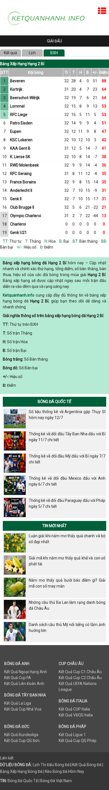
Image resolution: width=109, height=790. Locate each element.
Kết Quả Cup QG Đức (22, 740)
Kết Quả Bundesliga (21, 734)
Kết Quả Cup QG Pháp (77, 740)
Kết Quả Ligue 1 (72, 734)
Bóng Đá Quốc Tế (54, 401)
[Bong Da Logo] (48, 17)
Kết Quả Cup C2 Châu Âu (80, 677)
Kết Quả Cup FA (17, 677)
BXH (54, 53)
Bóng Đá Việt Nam (56, 780)
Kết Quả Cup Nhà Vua (22, 709)
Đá (67, 764)
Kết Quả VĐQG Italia (76, 715)
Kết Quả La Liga (17, 703)
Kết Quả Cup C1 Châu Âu (80, 672)
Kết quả (10, 53)
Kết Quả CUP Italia (74, 709)
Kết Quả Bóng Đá (86, 764)
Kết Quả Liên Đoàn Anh (24, 683)
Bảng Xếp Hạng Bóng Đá (21, 771)
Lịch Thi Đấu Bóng (48, 764)
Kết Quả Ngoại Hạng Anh (25, 672)
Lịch (32, 53)
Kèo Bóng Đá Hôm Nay (64, 771)
